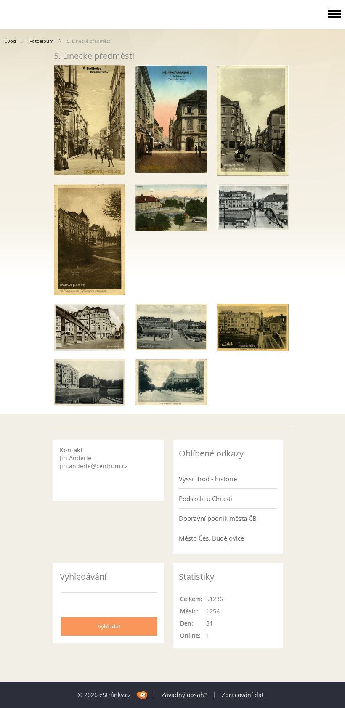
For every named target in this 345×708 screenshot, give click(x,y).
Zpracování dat (243, 695)
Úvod (10, 41)
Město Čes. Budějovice (211, 538)
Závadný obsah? (184, 695)
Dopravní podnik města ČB (218, 518)
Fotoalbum (41, 41)
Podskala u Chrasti (205, 498)
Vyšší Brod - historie (208, 479)
